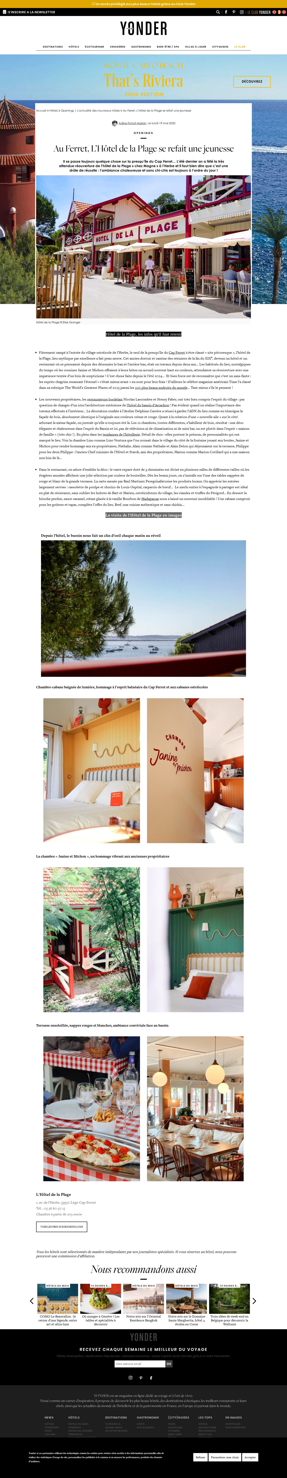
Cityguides (220, 46)
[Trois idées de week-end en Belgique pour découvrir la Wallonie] (229, 1313)
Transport (52, 1427)
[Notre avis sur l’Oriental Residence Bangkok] (143, 1313)
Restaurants (145, 1427)
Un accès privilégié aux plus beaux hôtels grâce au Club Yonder (144, 4)
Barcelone (175, 1427)
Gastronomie (141, 46)
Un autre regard (116, 1430)
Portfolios (233, 1424)
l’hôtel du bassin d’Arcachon (148, 405)
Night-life (205, 1434)
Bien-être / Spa (168, 46)
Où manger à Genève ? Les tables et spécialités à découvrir (100, 1320)
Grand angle (114, 1427)
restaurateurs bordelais (105, 399)
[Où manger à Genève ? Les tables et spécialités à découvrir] (100, 1313)
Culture (50, 1434)
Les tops (205, 1418)
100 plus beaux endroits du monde (161, 387)
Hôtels (74, 46)
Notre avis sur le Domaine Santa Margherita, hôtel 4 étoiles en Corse (186, 1320)
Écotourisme (94, 46)
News (49, 1418)
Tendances (75, 1434)
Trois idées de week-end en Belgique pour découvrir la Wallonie (229, 1320)
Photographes (236, 1427)
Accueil (41, 110)
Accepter (250, 1457)
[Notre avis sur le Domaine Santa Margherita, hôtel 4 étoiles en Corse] (186, 1313)
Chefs (141, 1424)
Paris (172, 1424)
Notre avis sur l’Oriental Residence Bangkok (143, 1318)
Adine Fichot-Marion (132, 123)
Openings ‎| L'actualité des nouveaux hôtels (90, 110)
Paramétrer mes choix (225, 1457)
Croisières (118, 46)
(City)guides (178, 1418)
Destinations (53, 46)
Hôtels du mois (78, 1424)
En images (234, 1418)
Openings (74, 1427)
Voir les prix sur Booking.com (61, 1227)
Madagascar (150, 498)
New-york (175, 1434)
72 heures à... (113, 1424)
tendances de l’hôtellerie (121, 434)
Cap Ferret (177, 352)
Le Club (240, 46)
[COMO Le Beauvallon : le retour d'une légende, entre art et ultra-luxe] (57, 1313)
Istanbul (174, 1430)
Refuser (200, 1457)
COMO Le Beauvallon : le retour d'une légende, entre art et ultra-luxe (57, 1320)
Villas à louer (195, 46)
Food (48, 1430)
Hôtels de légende (80, 1430)
